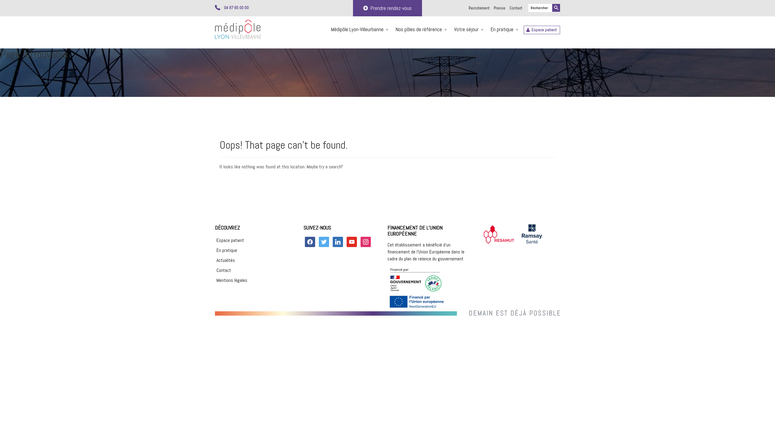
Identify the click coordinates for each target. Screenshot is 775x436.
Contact (516, 8)
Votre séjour (466, 29)
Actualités (225, 260)
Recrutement (479, 8)
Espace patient (544, 29)
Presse (499, 8)
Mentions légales (231, 280)
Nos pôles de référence (419, 29)
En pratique (502, 29)
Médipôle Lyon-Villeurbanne (357, 29)
